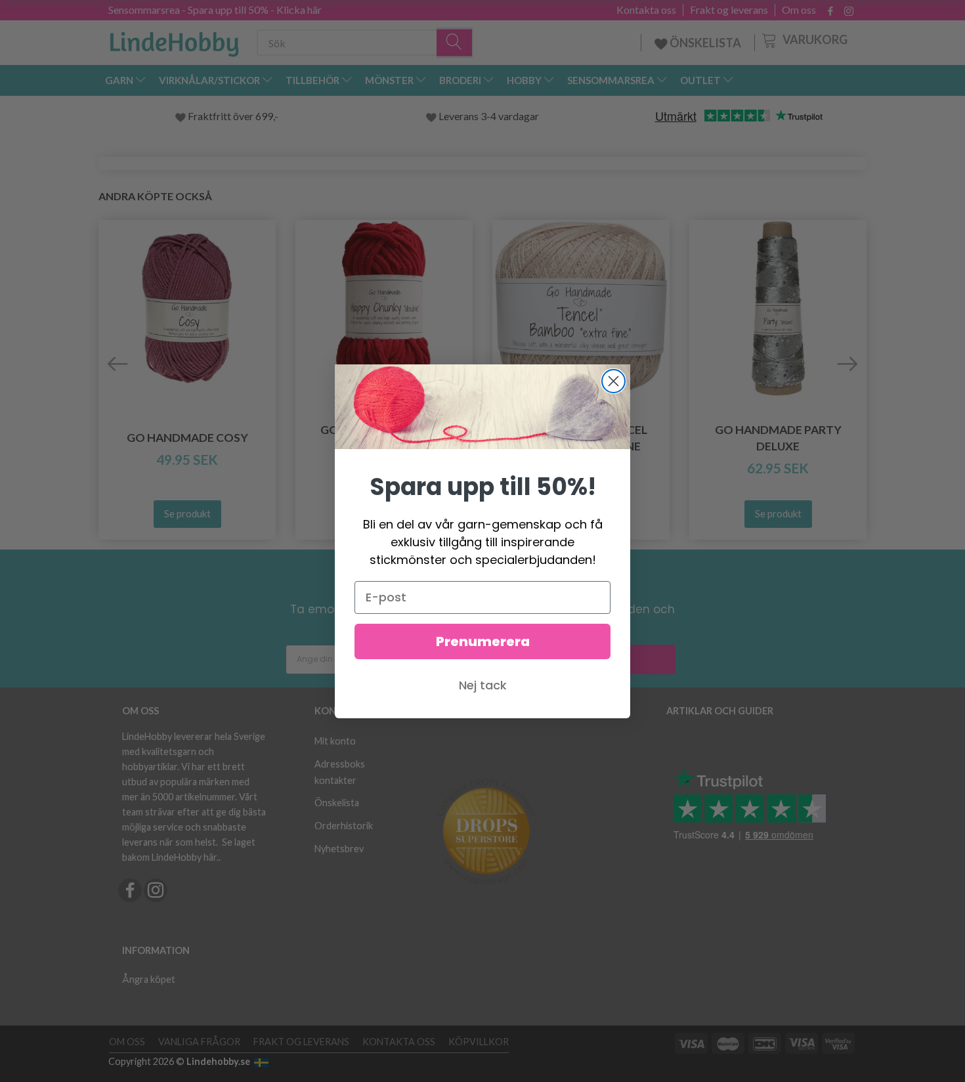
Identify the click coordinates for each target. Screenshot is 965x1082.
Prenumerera (483, 641)
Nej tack (483, 685)
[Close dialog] (613, 381)
